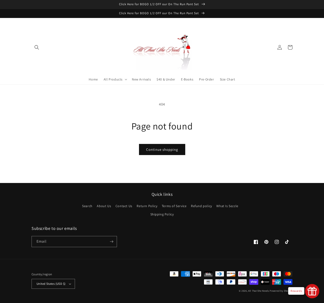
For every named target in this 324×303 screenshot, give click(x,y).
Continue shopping (162, 149)
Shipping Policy (162, 214)
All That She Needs (258, 290)
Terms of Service (174, 206)
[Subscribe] (111, 241)
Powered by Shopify (281, 290)
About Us (104, 206)
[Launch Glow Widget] (312, 291)
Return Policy (147, 206)
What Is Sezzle (227, 206)
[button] (37, 47)
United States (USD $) (51, 284)
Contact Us (124, 206)
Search (87, 206)
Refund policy (201, 206)
